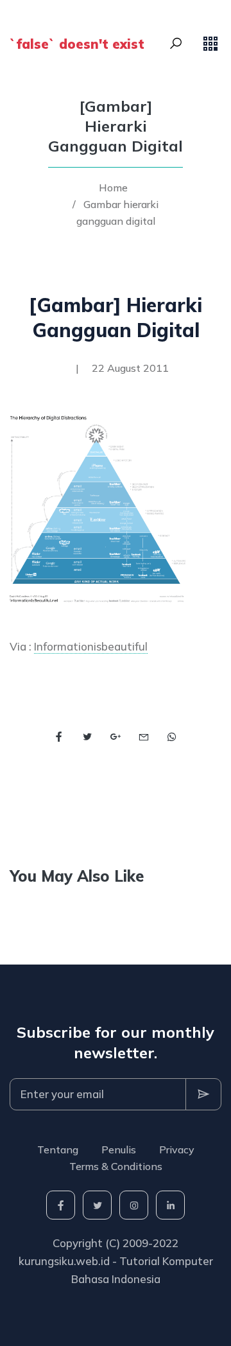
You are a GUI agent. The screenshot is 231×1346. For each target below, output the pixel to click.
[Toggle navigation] (210, 44)
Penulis (118, 1149)
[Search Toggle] (175, 44)
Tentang (57, 1149)
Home (113, 187)
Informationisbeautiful (91, 646)
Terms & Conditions (115, 1166)
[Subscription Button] (203, 1094)
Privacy (176, 1149)
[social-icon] (60, 1205)
